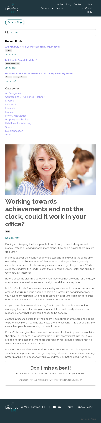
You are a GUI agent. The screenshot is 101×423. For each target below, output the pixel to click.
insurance (10, 104)
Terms (69, 407)
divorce (9, 50)
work (8, 231)
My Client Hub (88, 8)
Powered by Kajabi (88, 419)
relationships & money (18, 123)
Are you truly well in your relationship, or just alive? (32, 47)
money (16, 77)
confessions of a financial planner (24, 96)
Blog (68, 4)
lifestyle (10, 108)
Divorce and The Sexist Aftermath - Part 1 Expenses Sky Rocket (39, 73)
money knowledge (12, 63)
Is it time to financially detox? (21, 60)
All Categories (13, 93)
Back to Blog (15, 22)
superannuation (14, 131)
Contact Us (78, 6)
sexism (23, 77)
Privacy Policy (84, 407)
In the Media (59, 6)
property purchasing (17, 119)
